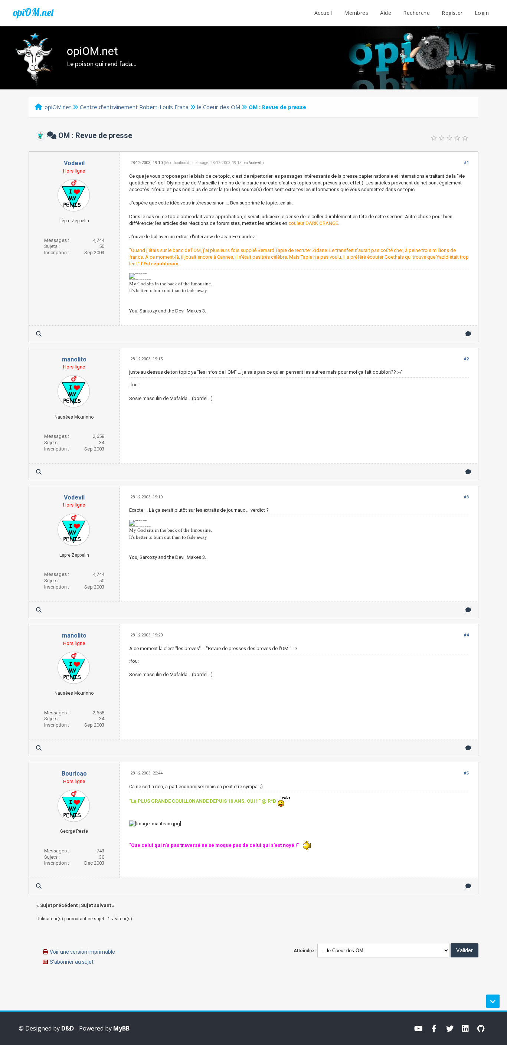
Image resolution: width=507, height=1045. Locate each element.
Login (482, 12)
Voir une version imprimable (82, 952)
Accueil (323, 12)
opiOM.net (33, 12)
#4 (466, 635)
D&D (67, 1028)
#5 (466, 773)
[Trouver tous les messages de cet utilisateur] (38, 333)
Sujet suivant (96, 905)
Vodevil (74, 163)
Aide (385, 12)
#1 (466, 162)
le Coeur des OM (218, 107)
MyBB (121, 1028)
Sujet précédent (59, 905)
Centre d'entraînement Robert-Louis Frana (134, 107)
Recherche (416, 12)
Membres (356, 12)
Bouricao (74, 773)
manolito (74, 359)
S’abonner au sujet (72, 962)
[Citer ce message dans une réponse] (468, 333)
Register (452, 12)
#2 (466, 359)
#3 (466, 497)
